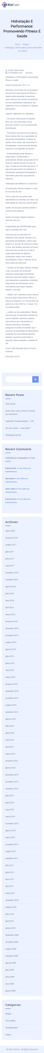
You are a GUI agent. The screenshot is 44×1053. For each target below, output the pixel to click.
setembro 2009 (11, 956)
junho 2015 (9, 663)
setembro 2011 (11, 858)
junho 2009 (9, 977)
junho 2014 (9, 733)
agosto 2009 (10, 963)
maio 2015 (9, 670)
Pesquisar (35, 379)
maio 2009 (9, 984)
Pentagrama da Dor (13, 435)
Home (17, 44)
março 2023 (10, 531)
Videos (8, 1035)
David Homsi (10, 499)
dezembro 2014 (12, 691)
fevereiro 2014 (11, 761)
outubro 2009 (10, 949)
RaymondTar (10, 468)
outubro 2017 (10, 545)
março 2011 (10, 893)
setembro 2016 (11, 580)
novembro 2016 (11, 573)
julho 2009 (9, 970)
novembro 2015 (11, 635)
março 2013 (10, 816)
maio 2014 (9, 740)
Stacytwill (9, 478)
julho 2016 (9, 593)
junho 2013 (9, 803)
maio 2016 (9, 600)
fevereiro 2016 (11, 621)
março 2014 (10, 754)
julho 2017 (9, 552)
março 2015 (10, 677)
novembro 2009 (11, 942)
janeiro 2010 (10, 928)
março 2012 (10, 837)
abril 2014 (9, 747)
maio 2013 (9, 810)
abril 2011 (9, 886)
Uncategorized (11, 1028)
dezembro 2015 (12, 628)
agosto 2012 (10, 830)
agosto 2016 (10, 586)
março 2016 (10, 614)
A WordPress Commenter (16, 458)
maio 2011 (9, 879)
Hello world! (10, 404)
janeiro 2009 (10, 991)
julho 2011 (9, 865)
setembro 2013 (11, 789)
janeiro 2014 (10, 768)
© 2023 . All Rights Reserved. (22, 1049)
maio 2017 (9, 566)
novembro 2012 (11, 823)
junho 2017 (9, 559)
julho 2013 (9, 796)
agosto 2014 (10, 719)
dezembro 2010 (12, 900)
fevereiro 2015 (11, 684)
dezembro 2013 (12, 775)
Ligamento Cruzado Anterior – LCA (19, 421)
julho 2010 (9, 914)
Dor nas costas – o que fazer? (17, 428)
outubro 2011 (10, 851)
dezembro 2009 (12, 935)
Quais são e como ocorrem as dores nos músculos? (20, 412)
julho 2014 (9, 726)
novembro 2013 (11, 782)
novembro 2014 (11, 698)
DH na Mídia (10, 1021)
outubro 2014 (10, 705)
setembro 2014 (11, 712)
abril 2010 (9, 921)
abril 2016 (9, 607)
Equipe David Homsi (16, 70)
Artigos (26, 44)
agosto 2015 (10, 649)
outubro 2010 (10, 907)
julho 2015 (9, 656)
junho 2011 (9, 872)
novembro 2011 (11, 844)
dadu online (10, 489)
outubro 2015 (10, 642)
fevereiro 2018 (11, 538)
